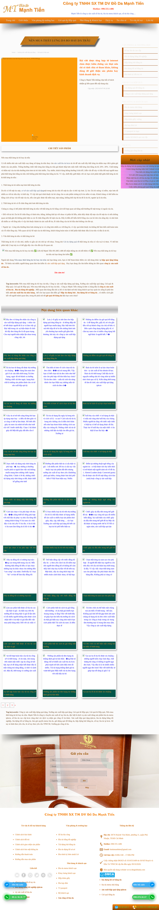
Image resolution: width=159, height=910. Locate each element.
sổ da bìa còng (128, 14)
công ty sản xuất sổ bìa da (92, 14)
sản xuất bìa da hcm (62, 163)
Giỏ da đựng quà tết (71, 242)
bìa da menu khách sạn (112, 14)
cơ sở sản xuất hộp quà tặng (32, 191)
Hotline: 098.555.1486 (103, 9)
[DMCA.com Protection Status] (107, 877)
